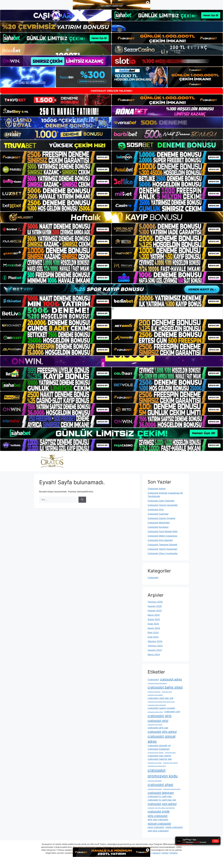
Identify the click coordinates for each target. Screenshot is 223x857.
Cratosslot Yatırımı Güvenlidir (163, 505)
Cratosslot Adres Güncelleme (157, 683)
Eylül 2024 (153, 637)
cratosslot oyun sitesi (155, 763)
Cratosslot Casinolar (158, 514)
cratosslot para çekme (170, 763)
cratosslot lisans (170, 752)
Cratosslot (153, 577)
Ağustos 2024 (155, 641)
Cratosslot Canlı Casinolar (161, 500)
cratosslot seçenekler (155, 781)
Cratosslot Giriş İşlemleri (160, 540)
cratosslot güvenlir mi (159, 745)
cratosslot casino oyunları (161, 708)
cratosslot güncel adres (161, 738)
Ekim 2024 (153, 632)
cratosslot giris (160, 716)
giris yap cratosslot (158, 819)
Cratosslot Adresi (157, 488)
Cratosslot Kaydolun (158, 527)
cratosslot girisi (158, 720)
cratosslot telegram (161, 792)
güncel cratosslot (159, 823)
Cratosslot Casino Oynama (161, 518)
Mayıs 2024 (154, 654)
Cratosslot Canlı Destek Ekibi (162, 531)
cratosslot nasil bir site (160, 759)
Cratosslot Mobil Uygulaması (162, 536)
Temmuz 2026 (155, 602)
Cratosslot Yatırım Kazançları (162, 549)
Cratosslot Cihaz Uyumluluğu (163, 553)
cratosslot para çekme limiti (157, 766)
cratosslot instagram (159, 749)
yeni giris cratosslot (158, 830)
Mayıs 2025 (154, 615)
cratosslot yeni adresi (162, 803)
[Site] (55, 157)
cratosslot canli (167, 692)
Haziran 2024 (155, 650)
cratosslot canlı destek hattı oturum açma (161, 702)
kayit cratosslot (156, 827)
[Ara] (82, 500)
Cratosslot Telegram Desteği (162, 544)
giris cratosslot (158, 815)
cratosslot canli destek (155, 695)
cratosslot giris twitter (155, 724)
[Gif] (111, 217)
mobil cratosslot (174, 827)
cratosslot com (172, 711)
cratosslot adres (171, 679)
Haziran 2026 (155, 606)
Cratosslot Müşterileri (159, 522)
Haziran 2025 (155, 610)
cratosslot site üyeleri (155, 789)
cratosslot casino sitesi (155, 712)
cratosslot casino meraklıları (157, 705)
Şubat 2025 (154, 619)
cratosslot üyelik (159, 811)
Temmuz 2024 (155, 645)
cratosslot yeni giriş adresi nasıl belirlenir (161, 808)
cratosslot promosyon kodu (163, 773)
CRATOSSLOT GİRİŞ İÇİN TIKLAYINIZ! (111, 90)
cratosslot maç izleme (159, 755)
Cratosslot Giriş (156, 509)
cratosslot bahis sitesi (165, 687)
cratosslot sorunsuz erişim (171, 789)
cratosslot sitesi (160, 785)
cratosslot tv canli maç (160, 796)
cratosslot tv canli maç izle (162, 800)
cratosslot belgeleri (154, 692)
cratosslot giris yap (158, 727)
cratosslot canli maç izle (160, 698)
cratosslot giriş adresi (162, 731)
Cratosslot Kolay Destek (156, 752)
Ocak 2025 (153, 624)
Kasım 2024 (154, 628)
